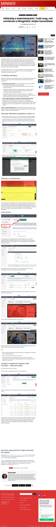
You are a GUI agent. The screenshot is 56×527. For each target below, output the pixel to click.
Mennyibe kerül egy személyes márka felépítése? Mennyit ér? (49, 70)
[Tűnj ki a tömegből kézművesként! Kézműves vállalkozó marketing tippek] (41, 52)
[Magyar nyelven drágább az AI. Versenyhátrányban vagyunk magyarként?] (41, 40)
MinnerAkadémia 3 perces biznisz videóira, (16, 455)
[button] (47, 8)
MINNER (8, 3)
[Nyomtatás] (32, 27)
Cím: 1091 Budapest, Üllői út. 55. (25, 509)
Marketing (35, 15)
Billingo (13, 69)
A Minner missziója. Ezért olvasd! (25, 498)
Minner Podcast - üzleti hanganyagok (7, 494)
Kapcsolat (21, 502)
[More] (32, 485)
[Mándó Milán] (5, 476)
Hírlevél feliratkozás (23, 500)
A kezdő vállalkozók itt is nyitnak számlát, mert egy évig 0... (49, 64)
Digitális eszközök (22, 15)
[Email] (30, 27)
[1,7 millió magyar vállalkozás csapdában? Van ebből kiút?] (41, 81)
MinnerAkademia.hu (10, 497)
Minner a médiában (23, 507)
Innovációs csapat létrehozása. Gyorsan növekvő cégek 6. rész (49, 75)
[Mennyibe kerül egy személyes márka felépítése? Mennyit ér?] (41, 70)
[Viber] (35, 27)
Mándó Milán (25, 24)
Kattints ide (16, 464)
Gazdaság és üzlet (29, 15)
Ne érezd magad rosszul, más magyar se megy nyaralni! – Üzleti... (49, 46)
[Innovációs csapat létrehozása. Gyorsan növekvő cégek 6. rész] (41, 76)
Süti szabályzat (3, 502)
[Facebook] (25, 27)
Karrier (13, 499)
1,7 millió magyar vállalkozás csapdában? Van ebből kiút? (49, 80)
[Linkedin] (27, 27)
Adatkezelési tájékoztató (5, 501)
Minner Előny (12, 493)
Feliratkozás (46, 519)
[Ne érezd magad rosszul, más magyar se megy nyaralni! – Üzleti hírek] (41, 47)
